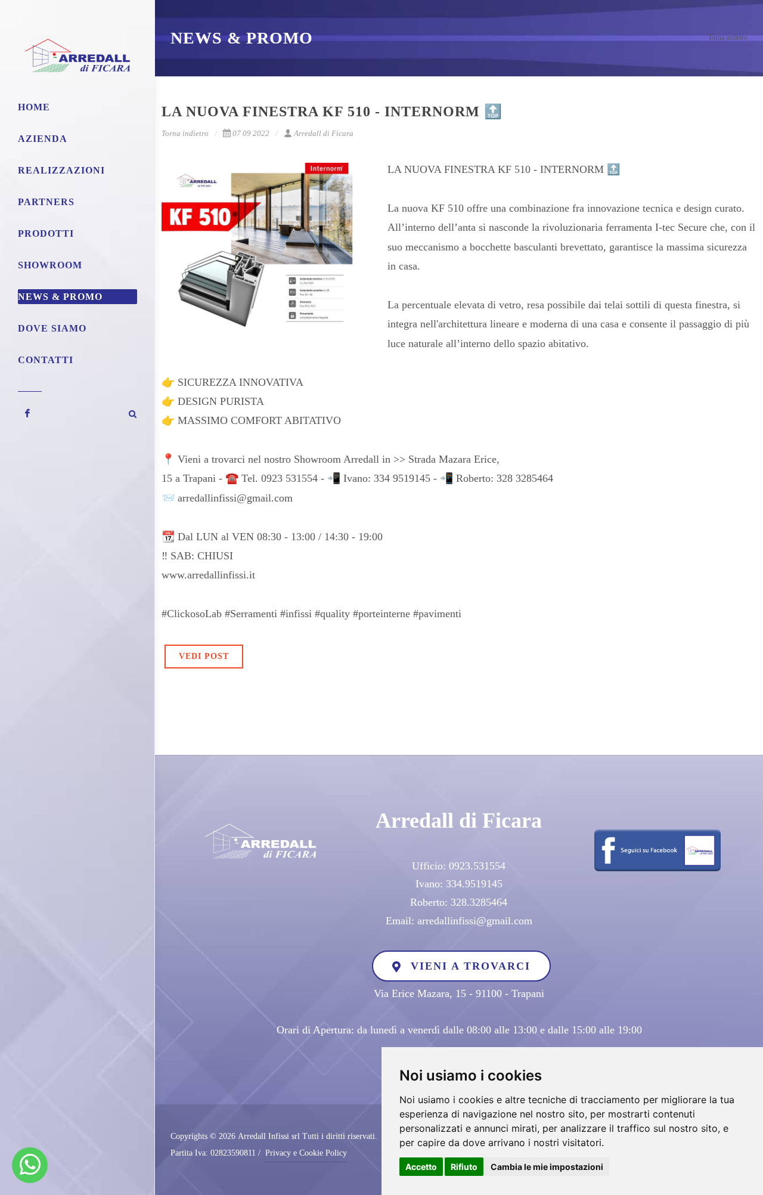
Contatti (45, 360)
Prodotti (46, 233)
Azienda (42, 139)
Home (34, 107)
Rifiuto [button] (464, 1167)
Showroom (50, 265)
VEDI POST (204, 656)
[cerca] (133, 412)
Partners (46, 202)
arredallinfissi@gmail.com (474, 921)
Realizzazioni (61, 170)
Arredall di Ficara (323, 133)
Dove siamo (52, 328)
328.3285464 (479, 902)
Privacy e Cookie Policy (306, 1152)
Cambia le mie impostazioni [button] (547, 1167)
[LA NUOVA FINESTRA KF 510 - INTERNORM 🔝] (266, 249)
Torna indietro (728, 37)
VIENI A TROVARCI (469, 966)
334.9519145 (474, 884)
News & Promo (60, 297)
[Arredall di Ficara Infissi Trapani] (30, 1165)
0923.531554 (477, 866)
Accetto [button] (421, 1167)
